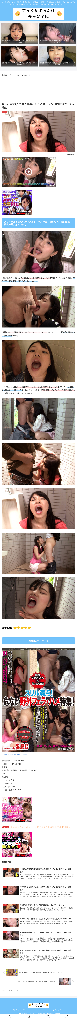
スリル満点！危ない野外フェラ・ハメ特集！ (15, 754)
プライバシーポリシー (20, 1010)
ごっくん (6, 827)
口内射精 (42, 827)
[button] (71, 559)
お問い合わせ (57, 1010)
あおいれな (16, 827)
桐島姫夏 (50, 827)
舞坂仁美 (59, 827)
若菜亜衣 (67, 827)
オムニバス (33, 827)
